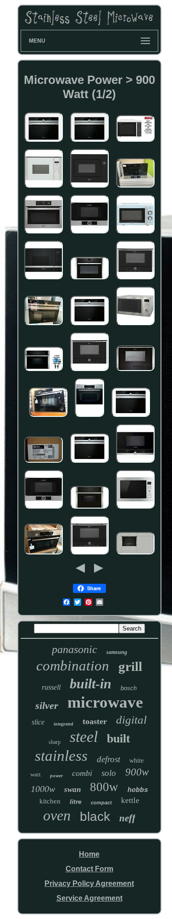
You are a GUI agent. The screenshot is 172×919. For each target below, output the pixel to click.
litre (76, 801)
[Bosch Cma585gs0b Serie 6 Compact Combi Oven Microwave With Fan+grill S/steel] (89, 417)
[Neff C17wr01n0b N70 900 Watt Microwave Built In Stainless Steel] (89, 371)
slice (38, 722)
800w (104, 787)
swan (72, 789)
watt (35, 774)
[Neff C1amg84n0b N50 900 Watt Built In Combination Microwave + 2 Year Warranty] (44, 371)
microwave (105, 702)
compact (101, 802)
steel (84, 736)
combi (82, 773)
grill (130, 666)
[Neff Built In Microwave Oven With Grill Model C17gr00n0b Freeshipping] (135, 555)
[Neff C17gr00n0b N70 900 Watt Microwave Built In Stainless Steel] (44, 463)
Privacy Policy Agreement (89, 883)
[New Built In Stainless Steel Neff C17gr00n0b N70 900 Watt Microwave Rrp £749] (135, 371)
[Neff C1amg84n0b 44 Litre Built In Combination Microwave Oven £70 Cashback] (89, 509)
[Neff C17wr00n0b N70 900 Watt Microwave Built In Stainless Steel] (135, 279)
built (118, 738)
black (95, 816)
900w (137, 772)
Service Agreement (89, 898)
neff (127, 818)
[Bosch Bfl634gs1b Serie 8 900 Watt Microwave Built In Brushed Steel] (89, 234)
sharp (55, 742)
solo (108, 773)
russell (51, 687)
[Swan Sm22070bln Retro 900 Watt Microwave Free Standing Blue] (135, 234)
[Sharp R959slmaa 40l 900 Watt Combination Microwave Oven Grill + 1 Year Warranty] (135, 142)
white (136, 760)
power (56, 775)
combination (72, 666)
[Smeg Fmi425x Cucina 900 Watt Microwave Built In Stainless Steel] (135, 509)
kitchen (50, 801)
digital (131, 720)
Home (89, 854)
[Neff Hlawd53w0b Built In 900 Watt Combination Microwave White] (44, 188)
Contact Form (89, 869)
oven (57, 815)
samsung (116, 652)
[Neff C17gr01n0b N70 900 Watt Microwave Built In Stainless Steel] (89, 555)
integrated (63, 723)
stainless (61, 755)
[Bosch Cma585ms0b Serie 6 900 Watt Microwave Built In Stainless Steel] (48, 417)
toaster (95, 721)
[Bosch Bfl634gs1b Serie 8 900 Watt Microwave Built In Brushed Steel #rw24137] (135, 188)
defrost (108, 759)
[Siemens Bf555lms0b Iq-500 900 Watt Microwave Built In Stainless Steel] (44, 279)
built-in (90, 683)
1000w (43, 789)
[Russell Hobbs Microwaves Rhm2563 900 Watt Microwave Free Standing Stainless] (135, 325)
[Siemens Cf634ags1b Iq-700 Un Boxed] (131, 417)
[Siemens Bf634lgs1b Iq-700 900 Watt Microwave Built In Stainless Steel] (135, 463)
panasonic (74, 649)
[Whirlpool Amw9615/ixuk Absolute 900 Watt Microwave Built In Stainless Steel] (44, 234)
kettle (130, 800)
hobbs (138, 790)
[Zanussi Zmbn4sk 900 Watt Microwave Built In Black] (89, 188)
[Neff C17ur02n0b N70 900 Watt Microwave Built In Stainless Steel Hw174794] (89, 279)
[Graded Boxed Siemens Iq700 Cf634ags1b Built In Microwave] (44, 325)
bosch (129, 688)
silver (46, 705)
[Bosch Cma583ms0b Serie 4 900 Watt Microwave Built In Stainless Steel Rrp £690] (44, 555)
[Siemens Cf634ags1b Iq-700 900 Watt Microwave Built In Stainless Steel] (44, 142)
